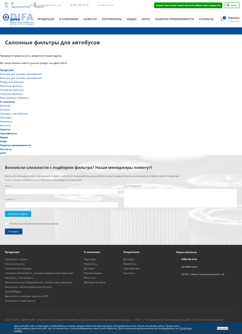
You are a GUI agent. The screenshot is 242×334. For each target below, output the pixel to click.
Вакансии (5, 105)
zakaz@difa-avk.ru (105, 5)
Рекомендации (93, 273)
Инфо (146, 19)
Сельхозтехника (14, 263)
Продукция (45, 19)
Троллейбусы (13, 291)
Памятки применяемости (174, 19)
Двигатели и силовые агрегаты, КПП (27, 296)
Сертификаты (112, 19)
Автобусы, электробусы (19, 277)
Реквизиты (6, 121)
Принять (222, 328)
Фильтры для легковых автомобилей (21, 78)
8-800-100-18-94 (79, 5)
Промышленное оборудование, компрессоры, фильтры (39, 282)
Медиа (132, 19)
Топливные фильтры (12, 89)
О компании (69, 19)
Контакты (206, 19)
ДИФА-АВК (28, 319)
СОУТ (3, 153)
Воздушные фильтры (12, 82)
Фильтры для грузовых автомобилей (21, 74)
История (5, 109)
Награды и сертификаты (14, 113)
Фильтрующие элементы (14, 97)
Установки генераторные (20, 300)
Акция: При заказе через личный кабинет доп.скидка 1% (188, 5)
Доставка (89, 268)
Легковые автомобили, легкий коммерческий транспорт (39, 273)
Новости (90, 19)
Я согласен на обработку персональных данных (34, 223)
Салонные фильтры (11, 93)
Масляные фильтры (11, 85)
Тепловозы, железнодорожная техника (28, 287)
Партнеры (6, 117)
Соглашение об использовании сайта (168, 319)
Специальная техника (18, 268)
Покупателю (131, 252)
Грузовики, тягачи (16, 259)
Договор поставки (95, 282)
